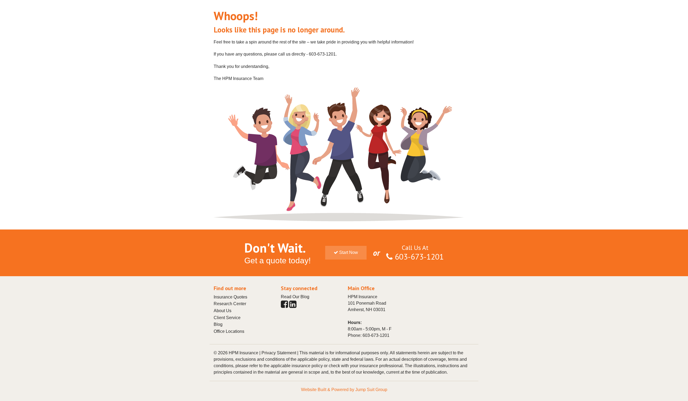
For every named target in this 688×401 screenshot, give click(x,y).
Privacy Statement (278, 353)
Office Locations (229, 331)
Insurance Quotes (230, 297)
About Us (222, 310)
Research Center (230, 303)
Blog (218, 324)
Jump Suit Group (371, 389)
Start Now (348, 252)
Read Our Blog (295, 296)
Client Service (227, 317)
